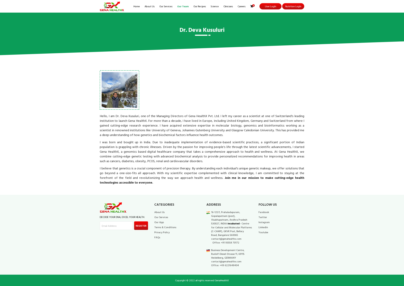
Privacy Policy (162, 232)
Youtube (263, 232)
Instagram (264, 222)
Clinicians (228, 6)
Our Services (165, 6)
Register (141, 226)
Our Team (183, 6)
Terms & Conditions (165, 227)
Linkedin (263, 227)
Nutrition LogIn (293, 6)
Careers (242, 6)
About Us (150, 6)
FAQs (157, 237)
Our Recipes (199, 6)
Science (215, 6)
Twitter (262, 217)
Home (137, 6)
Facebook (263, 212)
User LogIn (270, 6)
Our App (159, 222)
